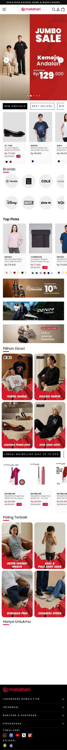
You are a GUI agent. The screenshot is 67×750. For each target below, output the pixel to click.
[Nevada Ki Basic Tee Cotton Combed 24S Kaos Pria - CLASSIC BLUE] (59, 272)
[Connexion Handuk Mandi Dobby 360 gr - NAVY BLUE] (48, 273)
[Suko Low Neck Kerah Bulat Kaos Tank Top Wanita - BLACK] (59, 161)
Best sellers (42, 106)
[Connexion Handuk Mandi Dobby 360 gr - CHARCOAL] (36, 273)
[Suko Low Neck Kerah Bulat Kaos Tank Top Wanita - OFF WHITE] (63, 161)
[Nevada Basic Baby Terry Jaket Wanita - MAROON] (14, 272)
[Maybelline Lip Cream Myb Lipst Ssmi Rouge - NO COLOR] (59, 510)
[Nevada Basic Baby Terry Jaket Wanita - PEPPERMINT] (10, 272)
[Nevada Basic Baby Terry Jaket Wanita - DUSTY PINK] (6, 272)
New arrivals (15, 106)
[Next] (61, 60)
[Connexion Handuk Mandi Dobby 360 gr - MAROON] (44, 273)
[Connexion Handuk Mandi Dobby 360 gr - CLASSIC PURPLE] (40, 273)
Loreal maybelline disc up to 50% (31, 454)
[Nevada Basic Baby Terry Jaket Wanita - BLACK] (22, 272)
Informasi (11, 707)
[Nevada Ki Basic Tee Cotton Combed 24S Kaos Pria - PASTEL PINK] (63, 272)
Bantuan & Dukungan (20, 715)
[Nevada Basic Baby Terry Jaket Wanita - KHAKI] (18, 272)
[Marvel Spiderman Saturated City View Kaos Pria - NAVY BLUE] (32, 161)
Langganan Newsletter (21, 699)
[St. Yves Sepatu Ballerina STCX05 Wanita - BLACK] (6, 162)
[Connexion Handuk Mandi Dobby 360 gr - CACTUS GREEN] (32, 273)
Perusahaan (12, 723)
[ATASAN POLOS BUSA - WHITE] (6, 676)
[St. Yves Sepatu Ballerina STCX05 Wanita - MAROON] (10, 162)
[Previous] (6, 60)
